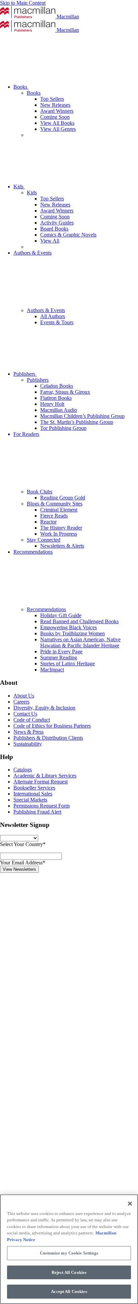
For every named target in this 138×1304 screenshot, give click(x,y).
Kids (19, 186)
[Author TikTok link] (50, 921)
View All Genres (58, 129)
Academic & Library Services (44, 775)
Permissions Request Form (41, 806)
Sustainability (27, 744)
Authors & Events (46, 310)
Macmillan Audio (58, 410)
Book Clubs (39, 491)
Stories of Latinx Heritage (67, 663)
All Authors (52, 316)
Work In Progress (58, 534)
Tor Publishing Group (63, 428)
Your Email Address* (22, 862)
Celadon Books (56, 386)
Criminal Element (58, 510)
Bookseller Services (34, 787)
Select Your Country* (23, 844)
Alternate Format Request (40, 781)
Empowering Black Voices (68, 627)
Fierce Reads (54, 516)
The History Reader (61, 528)
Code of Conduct (31, 720)
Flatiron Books (56, 398)
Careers (21, 702)
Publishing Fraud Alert (37, 812)
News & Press (28, 732)
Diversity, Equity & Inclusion (44, 708)
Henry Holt (52, 404)
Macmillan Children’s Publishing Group (82, 416)
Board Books (54, 228)
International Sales (32, 794)
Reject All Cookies (69, 1272)
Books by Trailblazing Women (72, 633)
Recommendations (46, 609)
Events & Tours (56, 322)
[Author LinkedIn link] (50, 1024)
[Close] (130, 1203)
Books (20, 87)
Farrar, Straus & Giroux (65, 392)
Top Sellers (52, 99)
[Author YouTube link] (50, 1179)
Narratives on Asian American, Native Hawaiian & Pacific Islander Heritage (80, 642)
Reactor (48, 522)
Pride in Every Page (61, 651)
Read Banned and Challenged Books (79, 621)
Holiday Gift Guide (60, 615)
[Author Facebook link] (50, 1076)
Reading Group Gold (62, 497)
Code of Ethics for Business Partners (52, 726)
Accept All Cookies (69, 1291)
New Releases (55, 105)
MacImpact (52, 669)
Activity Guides (57, 222)
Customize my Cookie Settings (69, 1252)
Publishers (25, 374)
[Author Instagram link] (50, 972)
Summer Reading (58, 657)
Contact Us (25, 714)
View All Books (57, 123)
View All (49, 241)
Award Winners (56, 111)
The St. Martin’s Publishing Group (76, 422)
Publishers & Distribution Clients (48, 738)
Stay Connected (43, 540)
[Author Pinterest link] (50, 1127)
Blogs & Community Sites (54, 503)
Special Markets (30, 800)
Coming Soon (55, 117)
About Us (23, 695)
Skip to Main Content (23, 3)
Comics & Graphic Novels (68, 235)
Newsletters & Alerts (62, 546)
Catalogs (22, 769)
